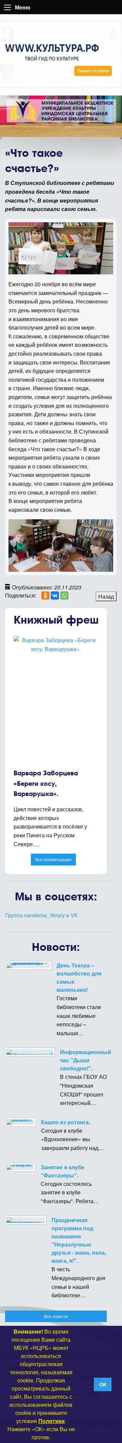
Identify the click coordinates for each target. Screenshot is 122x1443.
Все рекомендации (53, 859)
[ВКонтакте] (55, 595)
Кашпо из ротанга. (65, 1122)
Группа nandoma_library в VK (41, 915)
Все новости (56, 1316)
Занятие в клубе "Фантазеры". (62, 1171)
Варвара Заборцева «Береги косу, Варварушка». (46, 783)
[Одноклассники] (45, 595)
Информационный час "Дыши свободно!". (85, 1060)
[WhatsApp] (64, 595)
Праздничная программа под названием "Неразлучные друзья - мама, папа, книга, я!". (79, 1240)
